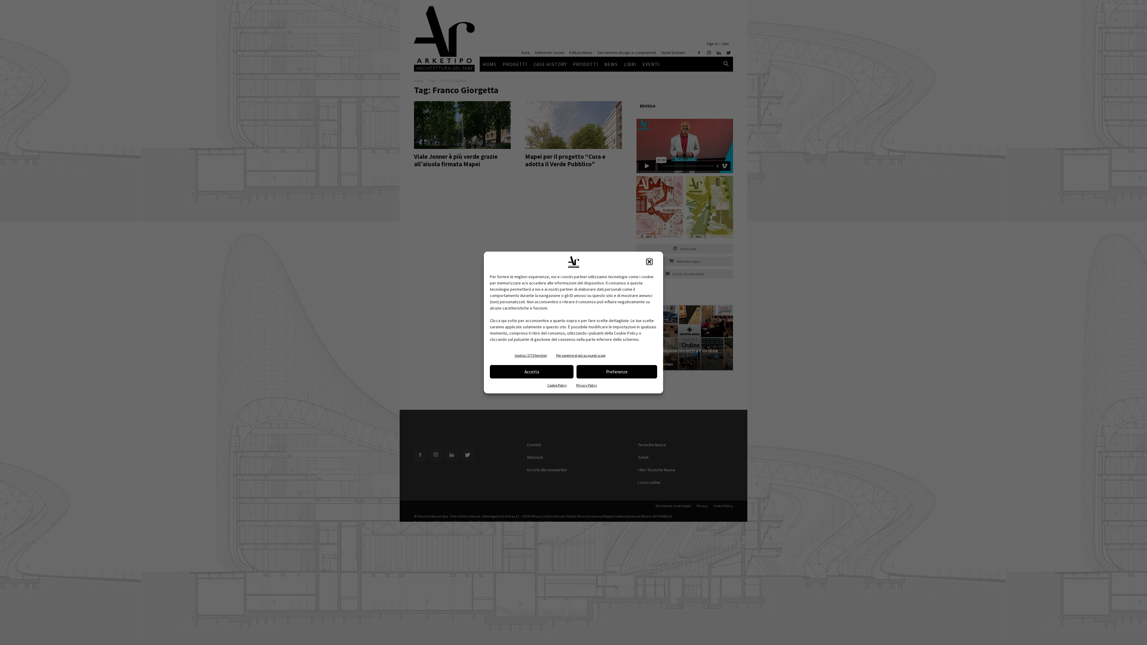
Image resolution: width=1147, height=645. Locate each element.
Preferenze (617, 372)
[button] (649, 262)
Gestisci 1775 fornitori (531, 355)
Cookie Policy (557, 385)
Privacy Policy (586, 385)
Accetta (532, 372)
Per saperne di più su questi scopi (580, 355)
